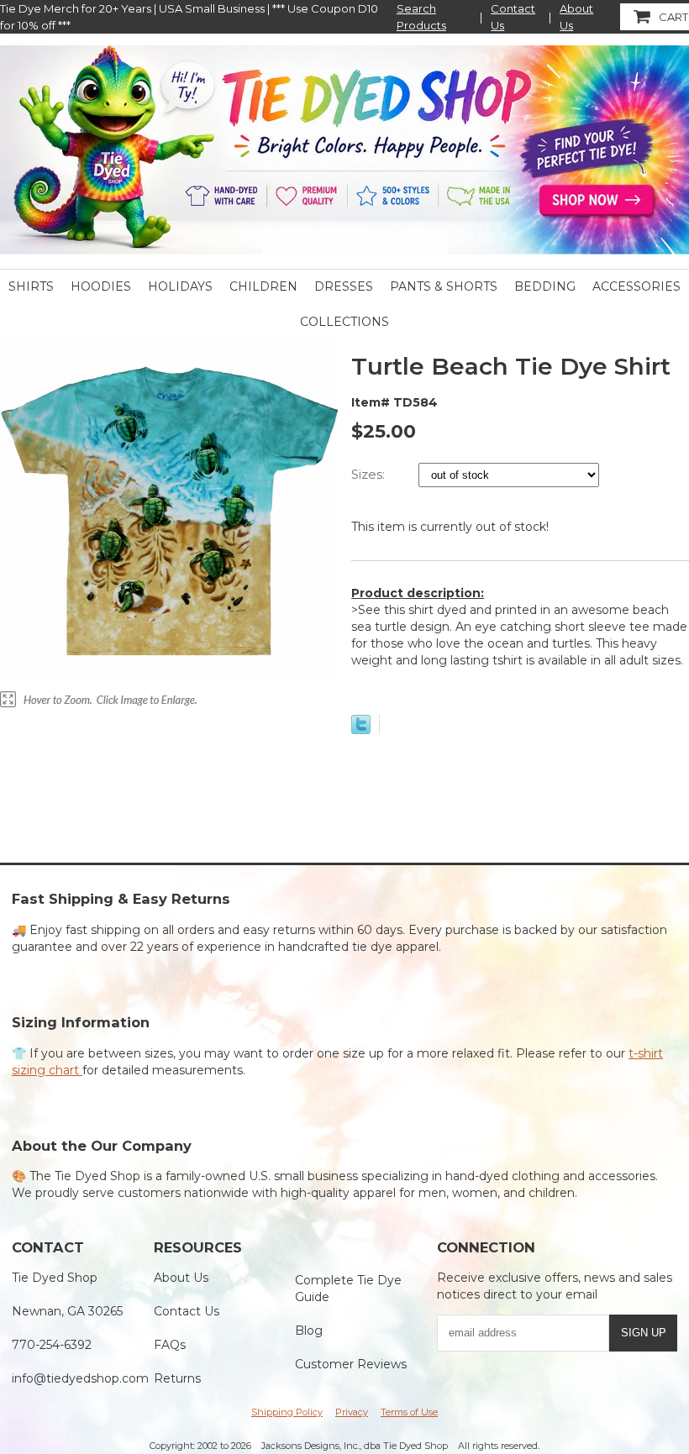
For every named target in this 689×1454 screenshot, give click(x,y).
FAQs (170, 1344)
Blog (309, 1330)
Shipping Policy (287, 1412)
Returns (177, 1378)
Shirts (31, 286)
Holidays (180, 286)
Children (263, 286)
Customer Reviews (351, 1364)
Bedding (545, 286)
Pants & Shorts (443, 286)
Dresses (343, 286)
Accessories (636, 286)
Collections (344, 321)
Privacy (351, 1412)
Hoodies (101, 286)
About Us (576, 17)
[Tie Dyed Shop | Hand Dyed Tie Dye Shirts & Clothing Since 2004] (344, 148)
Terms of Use (409, 1412)
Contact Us (513, 17)
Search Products (421, 17)
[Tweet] (361, 729)
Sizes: (369, 474)
